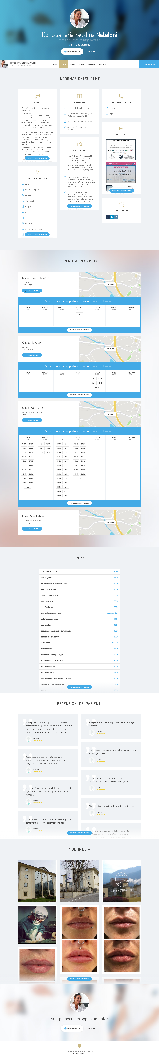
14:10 (59, 491)
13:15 (100, 383)
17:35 (31, 470)
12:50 (59, 478)
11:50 (59, 461)
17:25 (31, 465)
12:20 (59, 470)
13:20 (83, 474)
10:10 (65, 444)
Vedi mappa (110, 284)
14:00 (65, 487)
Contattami (91, 51)
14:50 (24, 444)
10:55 (83, 444)
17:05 (31, 461)
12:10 (59, 465)
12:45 (100, 379)
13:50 (59, 487)
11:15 (76, 452)
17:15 (24, 465)
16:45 (24, 457)
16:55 (31, 457)
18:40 (24, 478)
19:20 (27, 487)
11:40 (65, 457)
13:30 (97, 387)
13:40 (59, 483)
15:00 (31, 444)
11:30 (65, 452)
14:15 (65, 491)
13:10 (83, 470)
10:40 (59, 448)
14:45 (65, 496)
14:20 (59, 496)
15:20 (24, 452)
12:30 (65, 470)
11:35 (59, 457)
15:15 (41, 448)
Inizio (55, 64)
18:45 (31, 478)
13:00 (93, 383)
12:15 (93, 379)
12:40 (59, 474)
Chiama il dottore (33, 290)
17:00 (24, 461)
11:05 (83, 448)
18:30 (31, 474)
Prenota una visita (151, 64)
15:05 (24, 448)
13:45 (65, 483)
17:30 (24, 470)
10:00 (59, 444)
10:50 (65, 448)
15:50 (31, 452)
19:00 (79, 314)
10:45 (76, 444)
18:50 (24, 483)
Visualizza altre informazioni (37, 158)
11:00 (76, 448)
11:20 (59, 452)
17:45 (24, 474)
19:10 (31, 483)
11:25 (83, 452)
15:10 (31, 448)
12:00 (65, 461)
